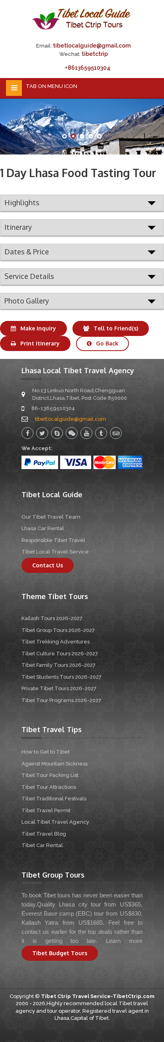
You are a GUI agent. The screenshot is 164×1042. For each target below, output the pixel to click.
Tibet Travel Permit (45, 810)
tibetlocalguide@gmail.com (92, 45)
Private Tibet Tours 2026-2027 (58, 688)
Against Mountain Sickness (54, 764)
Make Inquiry (37, 328)
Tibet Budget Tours (59, 953)
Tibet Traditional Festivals (53, 799)
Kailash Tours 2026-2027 (51, 618)
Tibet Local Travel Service (55, 552)
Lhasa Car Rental (42, 528)
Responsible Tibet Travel (53, 540)
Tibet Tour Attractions (48, 787)
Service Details (29, 276)
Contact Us (47, 565)
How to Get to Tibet (45, 752)
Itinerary (18, 227)
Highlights (21, 202)
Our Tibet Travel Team (50, 517)
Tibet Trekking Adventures (55, 642)
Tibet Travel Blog (43, 834)
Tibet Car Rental (42, 845)
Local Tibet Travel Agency (55, 822)
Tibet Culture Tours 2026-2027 (59, 653)
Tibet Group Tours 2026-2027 (58, 630)
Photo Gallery (26, 300)
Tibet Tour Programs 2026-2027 (61, 700)
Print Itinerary (39, 343)
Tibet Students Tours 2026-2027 (61, 677)
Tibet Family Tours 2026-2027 (58, 665)
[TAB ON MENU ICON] (14, 88)
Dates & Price (26, 251)
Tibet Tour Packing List (49, 775)
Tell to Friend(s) (115, 328)
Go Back (106, 343)
